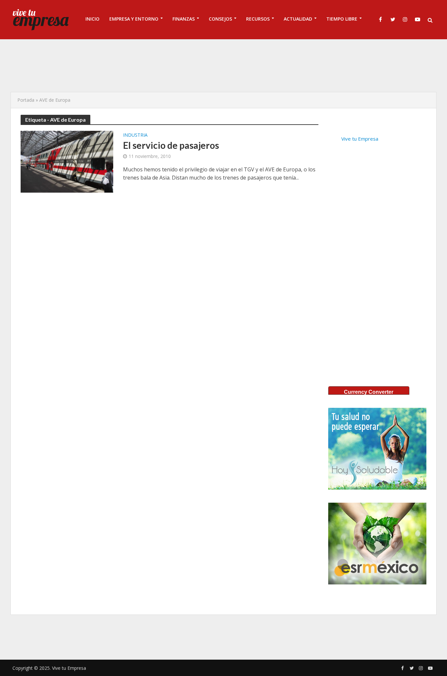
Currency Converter (368, 392)
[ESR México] (377, 543)
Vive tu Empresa (359, 138)
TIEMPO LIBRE (341, 19)
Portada (25, 100)
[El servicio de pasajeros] (67, 161)
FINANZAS (183, 19)
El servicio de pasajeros (171, 145)
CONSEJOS (220, 19)
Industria (135, 135)
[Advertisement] (223, 65)
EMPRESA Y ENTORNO (133, 19)
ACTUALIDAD (298, 19)
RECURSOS (258, 19)
